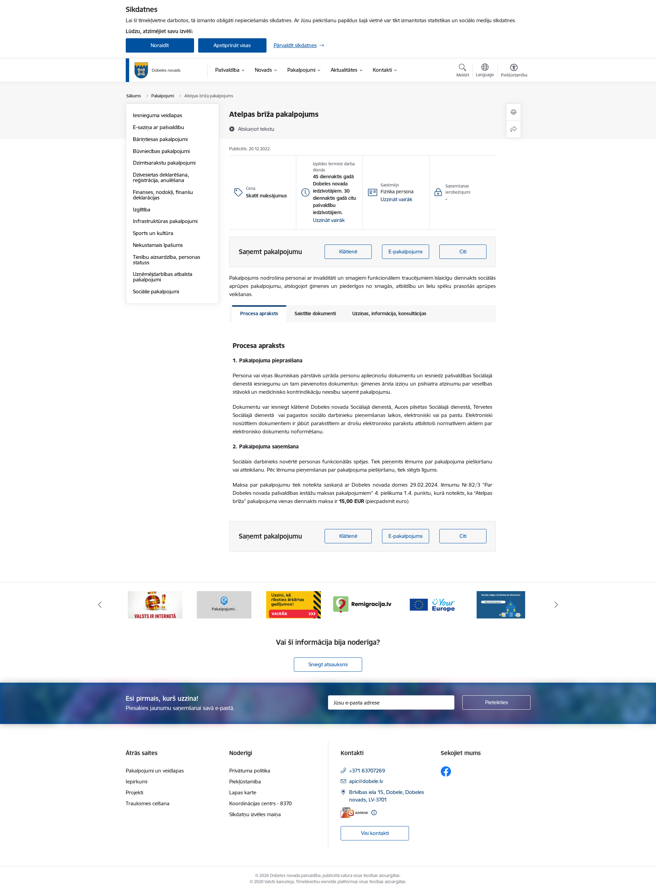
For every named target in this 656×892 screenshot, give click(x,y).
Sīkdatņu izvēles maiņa (255, 814)
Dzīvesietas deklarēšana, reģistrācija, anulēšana (161, 177)
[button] (329, 220)
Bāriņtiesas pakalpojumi (160, 139)
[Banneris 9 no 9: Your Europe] (432, 604)
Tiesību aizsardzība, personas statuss (166, 260)
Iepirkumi (136, 781)
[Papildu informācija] (374, 812)
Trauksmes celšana (147, 803)
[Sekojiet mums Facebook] (446, 771)
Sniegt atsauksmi (328, 664)
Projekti (134, 792)
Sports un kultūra (153, 233)
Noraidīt (160, 45)
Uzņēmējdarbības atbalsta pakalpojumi (162, 277)
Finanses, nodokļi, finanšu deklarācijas (163, 195)
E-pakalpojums (405, 251)
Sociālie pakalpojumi (156, 291)
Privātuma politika (249, 770)
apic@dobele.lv (366, 781)
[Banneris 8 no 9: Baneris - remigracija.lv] (362, 604)
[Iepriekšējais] (100, 604)
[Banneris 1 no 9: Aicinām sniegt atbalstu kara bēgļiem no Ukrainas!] (501, 604)
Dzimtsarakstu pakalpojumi (164, 162)
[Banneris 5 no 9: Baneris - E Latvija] (155, 604)
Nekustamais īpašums (158, 245)
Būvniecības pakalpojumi (161, 151)
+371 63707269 (367, 770)
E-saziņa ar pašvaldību (158, 127)
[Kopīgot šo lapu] (513, 129)
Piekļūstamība (245, 781)
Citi (463, 251)
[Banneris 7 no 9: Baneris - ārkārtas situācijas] (293, 604)
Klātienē (348, 251)
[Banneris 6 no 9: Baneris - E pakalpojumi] (224, 604)
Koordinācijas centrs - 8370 (260, 803)
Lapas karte (242, 792)
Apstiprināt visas (232, 45)
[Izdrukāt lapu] (513, 112)
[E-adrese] (354, 812)
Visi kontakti (375, 833)
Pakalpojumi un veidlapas (155, 770)
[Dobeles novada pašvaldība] (157, 70)
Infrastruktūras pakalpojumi (165, 221)
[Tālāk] (556, 604)
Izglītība (141, 209)
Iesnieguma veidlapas (157, 115)
